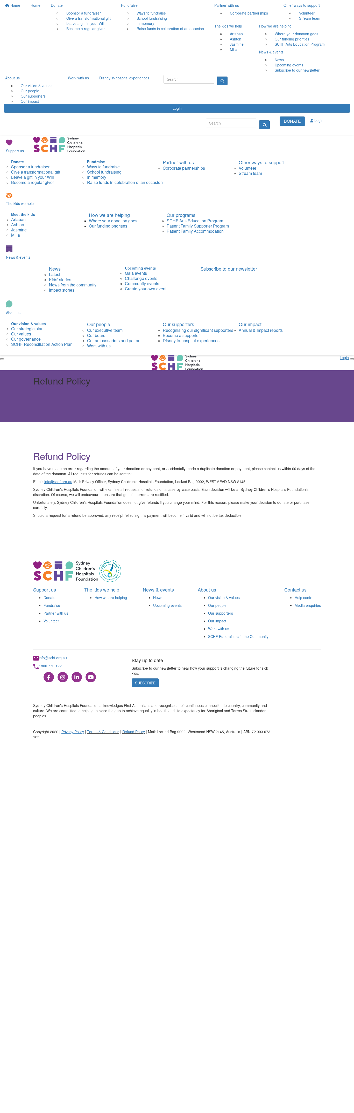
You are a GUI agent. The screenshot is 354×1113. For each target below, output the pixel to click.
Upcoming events (167, 605)
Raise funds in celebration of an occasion (170, 28)
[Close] (2, 359)
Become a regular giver (85, 28)
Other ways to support (302, 5)
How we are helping (275, 26)
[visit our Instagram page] (63, 677)
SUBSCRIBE (145, 682)
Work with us (78, 77)
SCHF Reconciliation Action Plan (42, 344)
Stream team (309, 18)
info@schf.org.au (58, 481)
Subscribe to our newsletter (297, 70)
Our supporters (178, 324)
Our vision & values (224, 597)
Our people (98, 324)
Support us (15, 150)
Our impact (30, 101)
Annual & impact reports (261, 330)
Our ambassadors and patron (113, 340)
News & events (271, 51)
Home (14, 5)
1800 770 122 (50, 665)
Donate (57, 5)
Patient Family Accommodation (195, 231)
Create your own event (145, 289)
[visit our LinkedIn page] (77, 677)
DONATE (292, 121)
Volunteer (51, 620)
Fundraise (129, 5)
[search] (264, 124)
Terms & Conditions (103, 731)
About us (12, 77)
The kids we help (228, 26)
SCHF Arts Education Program (300, 44)
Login (177, 108)
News (55, 268)
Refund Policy (133, 731)
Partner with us (226, 5)
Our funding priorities (108, 226)
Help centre (304, 597)
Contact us (295, 589)
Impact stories (61, 290)
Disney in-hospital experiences (124, 77)
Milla (233, 49)
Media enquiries (308, 605)
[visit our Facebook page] (49, 677)
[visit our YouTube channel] (91, 677)
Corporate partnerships (249, 13)
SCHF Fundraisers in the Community (238, 636)
